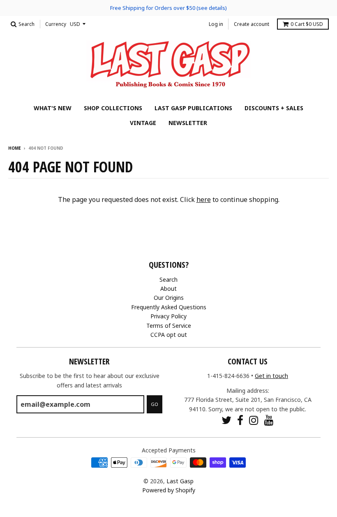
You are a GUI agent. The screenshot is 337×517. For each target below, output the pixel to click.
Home (14, 148)
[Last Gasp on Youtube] (269, 420)
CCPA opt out (168, 334)
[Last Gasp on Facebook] (240, 420)
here (203, 199)
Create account (251, 24)
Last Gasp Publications (193, 108)
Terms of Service (168, 325)
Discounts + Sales (274, 108)
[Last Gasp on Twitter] (226, 420)
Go (154, 404)
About (168, 288)
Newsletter (187, 123)
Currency (55, 24)
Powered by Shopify (168, 490)
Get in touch (271, 376)
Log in (216, 24)
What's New (53, 108)
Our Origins (169, 297)
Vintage (143, 123)
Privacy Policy (168, 316)
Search (168, 279)
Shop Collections (113, 108)
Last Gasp (180, 481)
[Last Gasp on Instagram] (254, 420)
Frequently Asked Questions (168, 307)
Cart (307, 24)
